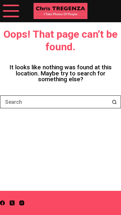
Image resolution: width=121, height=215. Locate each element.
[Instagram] (21, 202)
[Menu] (11, 11)
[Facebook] (2, 202)
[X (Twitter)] (12, 202)
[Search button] (114, 101)
